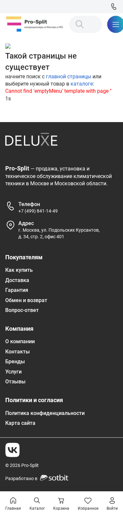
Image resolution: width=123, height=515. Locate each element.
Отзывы (15, 381)
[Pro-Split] (34, 24)
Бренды (15, 361)
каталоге (82, 84)
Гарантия (16, 290)
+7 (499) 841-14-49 (38, 211)
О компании (20, 341)
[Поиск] (79, 24)
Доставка (17, 280)
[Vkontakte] (12, 450)
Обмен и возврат (26, 300)
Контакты (17, 351)
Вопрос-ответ (22, 310)
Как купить (19, 270)
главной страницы (68, 76)
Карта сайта (20, 423)
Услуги (13, 372)
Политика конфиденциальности (45, 413)
